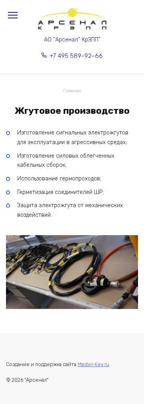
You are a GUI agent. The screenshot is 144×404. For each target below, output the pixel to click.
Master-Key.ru (93, 364)
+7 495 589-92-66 (76, 55)
